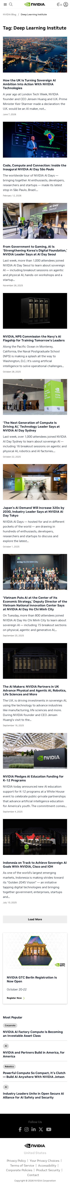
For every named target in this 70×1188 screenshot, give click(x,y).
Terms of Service (22, 1165)
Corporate (10, 1025)
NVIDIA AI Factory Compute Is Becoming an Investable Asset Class (33, 1034)
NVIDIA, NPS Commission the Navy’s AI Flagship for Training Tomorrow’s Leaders (34, 338)
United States (35, 1152)
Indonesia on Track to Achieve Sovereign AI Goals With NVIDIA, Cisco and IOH (35, 864)
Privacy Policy (16, 1161)
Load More (35, 919)
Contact (33, 1175)
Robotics (9, 1066)
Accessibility (47, 1165)
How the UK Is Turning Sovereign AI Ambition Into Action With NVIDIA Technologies (29, 84)
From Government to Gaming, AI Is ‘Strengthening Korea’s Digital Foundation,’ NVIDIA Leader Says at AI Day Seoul (35, 250)
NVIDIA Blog (9, 14)
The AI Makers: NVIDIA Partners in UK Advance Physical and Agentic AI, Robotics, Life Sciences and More (34, 690)
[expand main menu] (5, 4)
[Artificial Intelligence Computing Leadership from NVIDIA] (34, 4)
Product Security (48, 1170)
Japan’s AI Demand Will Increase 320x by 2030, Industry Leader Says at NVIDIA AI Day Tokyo (33, 511)
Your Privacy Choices (44, 1161)
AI (6, 1045)
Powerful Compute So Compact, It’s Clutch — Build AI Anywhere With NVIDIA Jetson (34, 1075)
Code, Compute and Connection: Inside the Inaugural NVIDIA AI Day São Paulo (34, 167)
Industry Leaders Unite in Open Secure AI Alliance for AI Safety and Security (33, 1095)
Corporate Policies (19, 1170)
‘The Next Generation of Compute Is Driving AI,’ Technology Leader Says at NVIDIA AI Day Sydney (31, 426)
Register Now (14, 997)
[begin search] (11, 4)
